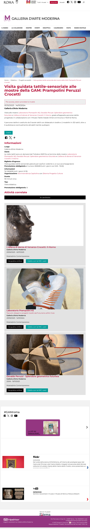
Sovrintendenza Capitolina (28, 173)
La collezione (17, 28)
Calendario (58, 28)
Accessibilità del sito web (73, 524)
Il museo (5, 28)
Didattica (46, 28)
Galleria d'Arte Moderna (35, 19)
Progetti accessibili (25, 80)
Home (6, 80)
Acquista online (15, 261)
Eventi (37, 28)
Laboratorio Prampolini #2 (20, 310)
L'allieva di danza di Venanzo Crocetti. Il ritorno (31, 247)
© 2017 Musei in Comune (60, 522)
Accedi (62, 2)
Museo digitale (80, 28)
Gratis (8, 133)
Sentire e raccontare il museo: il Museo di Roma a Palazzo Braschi (56, 494)
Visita (68, 28)
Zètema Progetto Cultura (53, 173)
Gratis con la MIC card (37, 261)
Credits (61, 524)
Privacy (73, 522)
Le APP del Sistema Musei (33, 432)
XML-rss (84, 524)
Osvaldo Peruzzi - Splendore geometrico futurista (33, 376)
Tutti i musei (41, 2)
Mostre (29, 28)
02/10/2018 (59, 464)
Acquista (54, 2)
